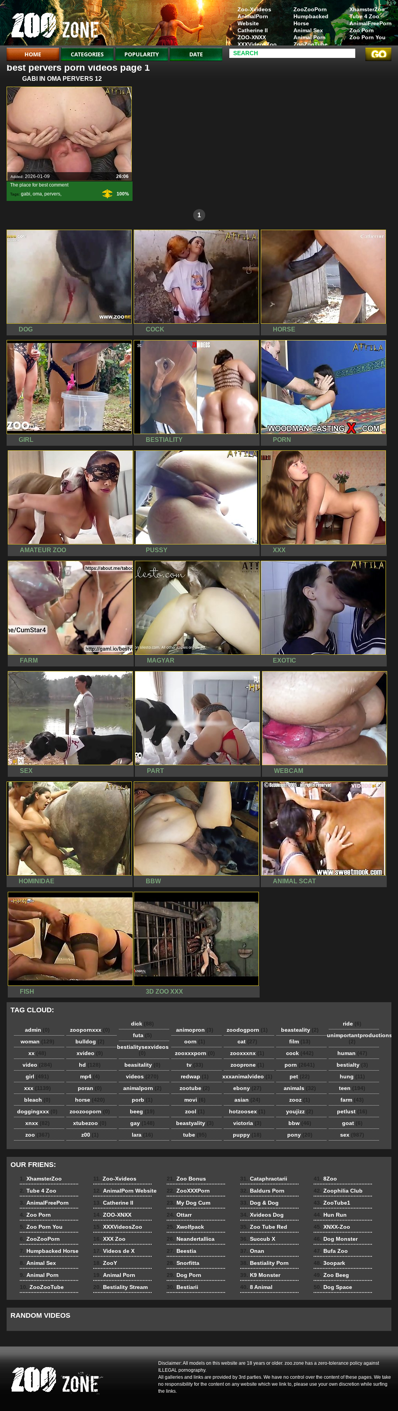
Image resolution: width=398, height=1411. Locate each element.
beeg (142, 1111)
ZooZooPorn (310, 9)
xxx (37, 1088)
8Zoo (325, 1179)
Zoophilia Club (338, 1191)
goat (352, 1123)
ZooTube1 (332, 1203)
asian (247, 1100)
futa (142, 1035)
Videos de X (113, 1251)
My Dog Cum (188, 1203)
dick (142, 1023)
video (37, 1065)
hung (352, 1076)
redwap (195, 1076)
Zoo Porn (361, 30)
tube (195, 1135)
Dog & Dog (259, 1203)
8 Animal (256, 1287)
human (352, 1053)
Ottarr (179, 1215)
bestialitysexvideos (143, 1050)
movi (195, 1100)
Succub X (257, 1239)
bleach (37, 1100)
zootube (195, 1088)
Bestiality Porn (264, 1263)
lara (142, 1135)
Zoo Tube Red (263, 1227)
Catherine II (252, 30)
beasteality (300, 1030)
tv (195, 1065)
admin (37, 1030)
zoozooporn (90, 1111)
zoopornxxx (90, 1030)
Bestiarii (182, 1287)
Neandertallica (191, 1239)
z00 (90, 1135)
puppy (247, 1135)
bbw (299, 1123)
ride (352, 1023)
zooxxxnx (247, 1053)
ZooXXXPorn (188, 1191)
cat (247, 1041)
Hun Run (330, 1215)
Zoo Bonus (186, 1179)
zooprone (247, 1065)
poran (90, 1088)
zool (195, 1111)
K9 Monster (260, 1275)
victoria (247, 1123)
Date (196, 54)
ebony (247, 1088)
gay (142, 1123)
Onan (252, 1251)
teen (352, 1088)
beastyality (195, 1123)
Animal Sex (308, 30)
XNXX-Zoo (332, 1227)
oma (37, 194)
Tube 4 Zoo (364, 16)
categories (87, 54)
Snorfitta (183, 1263)
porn (300, 1065)
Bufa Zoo (331, 1251)
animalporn (142, 1088)
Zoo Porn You (367, 37)
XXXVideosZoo (257, 44)
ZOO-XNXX (251, 37)
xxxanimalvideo (247, 1076)
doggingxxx (37, 1111)
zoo (37, 1135)
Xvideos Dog (262, 1215)
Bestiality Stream (120, 1287)
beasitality (142, 1065)
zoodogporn (247, 1030)
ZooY (105, 1263)
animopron (194, 1030)
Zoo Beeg (331, 1275)
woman (37, 1041)
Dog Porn (184, 1275)
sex (352, 1135)
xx (37, 1053)
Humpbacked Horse (310, 19)
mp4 (90, 1076)
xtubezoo (89, 1123)
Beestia (181, 1251)
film (300, 1041)
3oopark (329, 1263)
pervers (52, 194)
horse (90, 1100)
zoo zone (56, 24)
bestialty (352, 1065)
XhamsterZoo (367, 9)
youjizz (299, 1111)
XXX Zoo (109, 1239)
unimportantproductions (354, 1038)
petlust (352, 1111)
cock (300, 1053)
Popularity (141, 54)
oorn (194, 1041)
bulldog (90, 1041)
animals (300, 1088)
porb (142, 1100)
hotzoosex (247, 1111)
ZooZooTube (310, 44)
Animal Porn (309, 37)
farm (352, 1100)
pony (299, 1135)
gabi (25, 194)
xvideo (90, 1053)
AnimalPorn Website (252, 19)
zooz (299, 1100)
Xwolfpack (185, 1227)
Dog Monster (336, 1239)
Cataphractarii (263, 1179)
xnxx (37, 1123)
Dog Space (333, 1287)
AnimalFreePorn (370, 23)
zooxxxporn (195, 1053)
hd (90, 1065)
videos (142, 1076)
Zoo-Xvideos (254, 9)
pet (300, 1076)
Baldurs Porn (262, 1191)
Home (32, 54)
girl (37, 1076)
